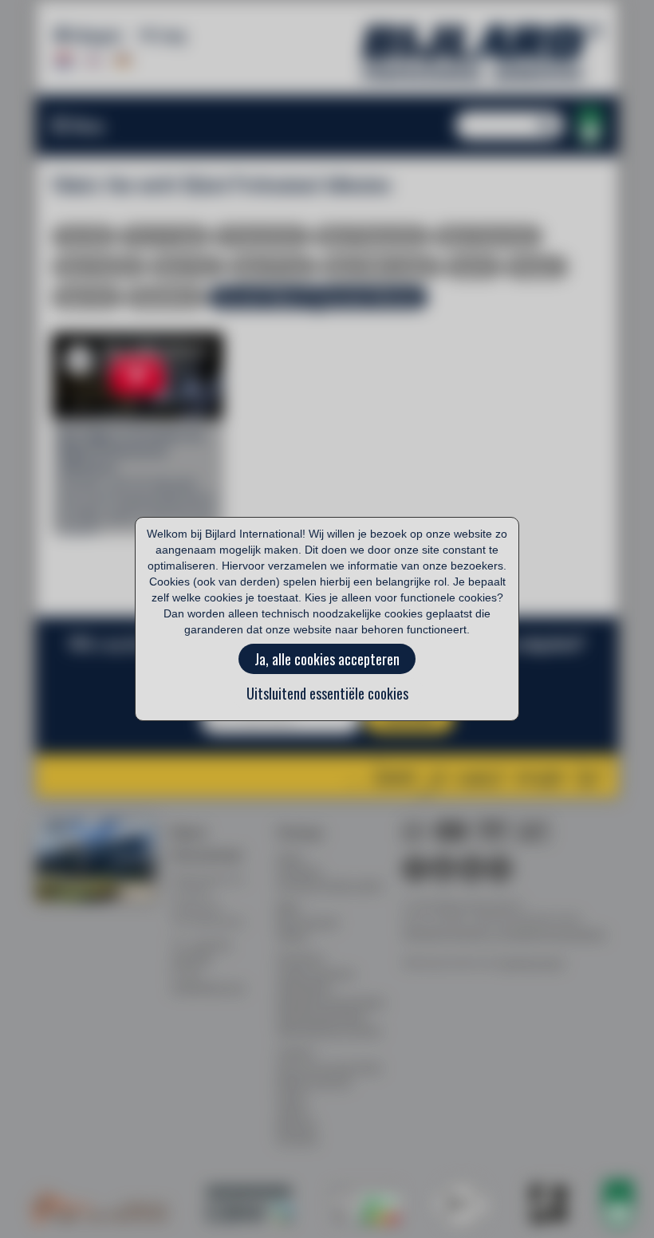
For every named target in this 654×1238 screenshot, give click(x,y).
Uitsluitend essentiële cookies (327, 693)
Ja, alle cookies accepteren (327, 659)
